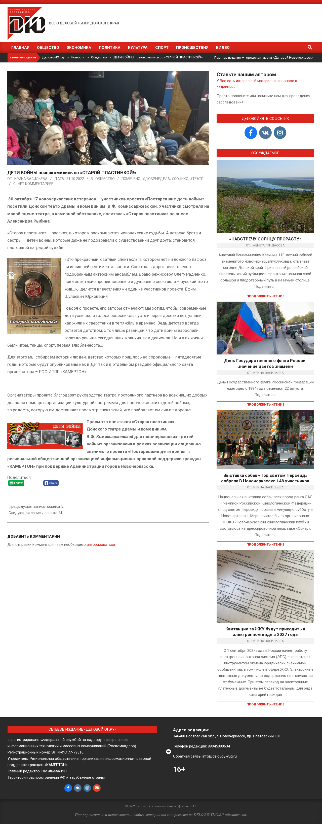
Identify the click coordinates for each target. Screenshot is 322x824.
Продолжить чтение (265, 296)
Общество (105, 179)
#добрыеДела (156, 179)
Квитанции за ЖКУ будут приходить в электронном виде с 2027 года (265, 631)
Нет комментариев (36, 184)
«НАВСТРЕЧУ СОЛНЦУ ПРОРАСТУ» (265, 238)
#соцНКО (180, 179)
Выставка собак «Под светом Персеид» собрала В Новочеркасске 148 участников (265, 478)
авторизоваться (101, 544)
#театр (197, 179)
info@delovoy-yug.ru (220, 756)
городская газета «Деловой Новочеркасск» (279, 57)
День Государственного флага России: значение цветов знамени (265, 363)
